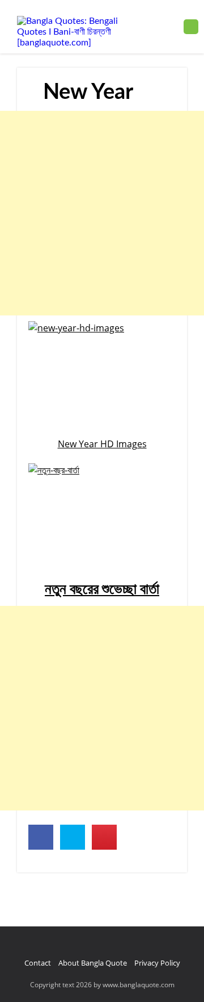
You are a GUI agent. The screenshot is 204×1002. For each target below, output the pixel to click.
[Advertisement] (102, 213)
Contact (37, 963)
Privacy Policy (157, 963)
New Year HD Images (102, 444)
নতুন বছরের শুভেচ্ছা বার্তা (102, 589)
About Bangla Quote (92, 963)
